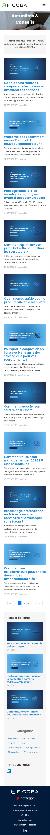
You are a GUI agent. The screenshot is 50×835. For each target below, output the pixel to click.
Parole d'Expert (15, 747)
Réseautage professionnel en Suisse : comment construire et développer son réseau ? (24, 516)
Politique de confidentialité (25, 810)
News (23, 743)
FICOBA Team (28, 738)
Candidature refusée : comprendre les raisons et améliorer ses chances (24, 86)
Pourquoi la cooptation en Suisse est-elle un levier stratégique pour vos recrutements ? (24, 354)
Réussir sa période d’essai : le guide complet (24, 645)
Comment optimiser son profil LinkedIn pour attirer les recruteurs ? (24, 248)
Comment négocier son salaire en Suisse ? (22, 408)
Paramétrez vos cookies (25, 824)
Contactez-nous (25, 820)
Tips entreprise (31, 752)
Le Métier (12, 743)
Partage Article (33, 747)
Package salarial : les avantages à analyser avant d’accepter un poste (24, 194)
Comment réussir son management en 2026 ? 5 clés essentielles (23, 460)
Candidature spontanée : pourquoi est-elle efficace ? (24, 713)
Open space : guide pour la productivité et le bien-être (25, 300)
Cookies (25, 815)
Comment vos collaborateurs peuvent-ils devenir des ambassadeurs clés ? (25, 573)
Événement (13, 738)
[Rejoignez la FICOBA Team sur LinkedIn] (25, 830)
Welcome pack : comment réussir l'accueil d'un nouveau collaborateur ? (24, 140)
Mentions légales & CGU (25, 805)
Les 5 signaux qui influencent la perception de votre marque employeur (24, 678)
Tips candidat (14, 752)
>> (40, 603)
